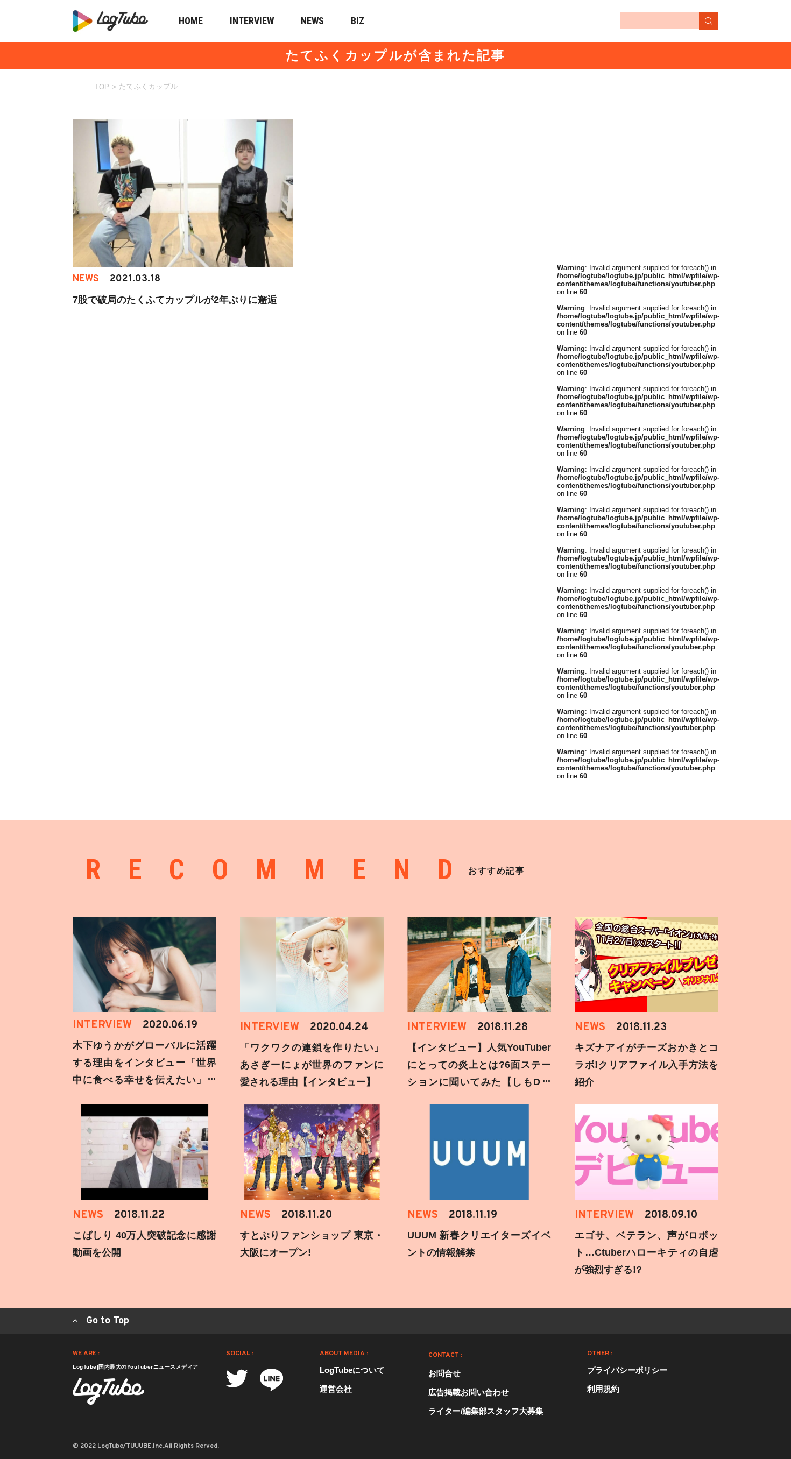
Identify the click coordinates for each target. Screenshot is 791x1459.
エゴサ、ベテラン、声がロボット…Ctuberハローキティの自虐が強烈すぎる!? (646, 1252)
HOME (191, 20)
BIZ (357, 20)
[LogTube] (110, 21)
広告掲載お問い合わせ (468, 1392)
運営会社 (336, 1388)
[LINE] (271, 1380)
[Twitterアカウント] (237, 1379)
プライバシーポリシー (627, 1370)
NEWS (312, 20)
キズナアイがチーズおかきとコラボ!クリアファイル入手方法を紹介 (646, 1064)
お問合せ (444, 1373)
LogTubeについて (352, 1370)
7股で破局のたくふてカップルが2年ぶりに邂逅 (175, 299)
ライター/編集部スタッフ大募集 (485, 1410)
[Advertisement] (637, 186)
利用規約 (603, 1388)
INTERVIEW (252, 20)
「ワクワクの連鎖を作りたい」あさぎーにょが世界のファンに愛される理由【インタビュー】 (312, 1064)
